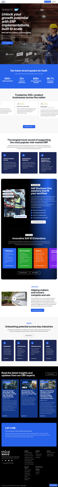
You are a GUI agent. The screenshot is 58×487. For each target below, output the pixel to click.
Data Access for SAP (29, 455)
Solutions (26, 451)
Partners (26, 476)
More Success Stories (37, 310)
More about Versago (9, 265)
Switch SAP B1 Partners (29, 464)
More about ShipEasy (40, 265)
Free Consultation (7, 42)
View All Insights (50, 374)
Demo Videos (27, 471)
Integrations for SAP (29, 457)
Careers (37, 473)
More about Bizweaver (24, 265)
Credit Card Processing (29, 459)
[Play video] (14, 299)
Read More (5, 415)
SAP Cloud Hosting (51, 452)
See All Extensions (23, 272)
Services (48, 451)
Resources (27, 466)
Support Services (50, 455)
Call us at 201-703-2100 (8, 463)
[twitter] (2, 461)
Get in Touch (53, 485)
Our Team (38, 470)
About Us (38, 469)
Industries (38, 451)
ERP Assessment (39, 466)
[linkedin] (9, 461)
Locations (38, 472)
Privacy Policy (23, 485)
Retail (37, 452)
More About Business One (38, 221)
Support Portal (28, 474)
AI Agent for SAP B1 (28, 454)
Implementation (50, 454)
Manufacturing (39, 454)
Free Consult (47, 1)
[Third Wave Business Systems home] (3, 2)
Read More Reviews (29, 126)
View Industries (28, 335)
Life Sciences (38, 455)
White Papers (27, 473)
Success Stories (19, 42)
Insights (26, 468)
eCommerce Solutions (29, 462)
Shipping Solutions (28, 460)
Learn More (6, 358)
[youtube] (12, 461)
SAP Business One (28, 452)
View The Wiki (35, 272)
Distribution (38, 457)
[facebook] (6, 461)
